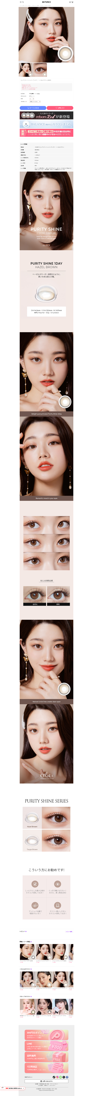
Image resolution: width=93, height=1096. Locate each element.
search (23, 2)
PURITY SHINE (48, 5)
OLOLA (41, 5)
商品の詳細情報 (28, 953)
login (70, 2)
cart (72, 2)
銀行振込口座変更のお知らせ (13, 1088)
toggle (21, 2)
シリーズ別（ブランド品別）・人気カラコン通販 (29, 5)
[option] (28, 953)
